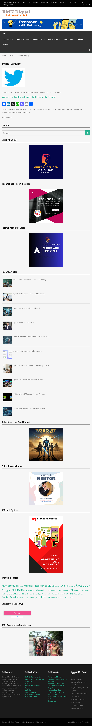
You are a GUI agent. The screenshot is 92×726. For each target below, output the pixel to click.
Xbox (62, 598)
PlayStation (47, 594)
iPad (49, 590)
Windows (58, 598)
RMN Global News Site (33, 677)
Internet (39, 590)
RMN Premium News (32, 694)
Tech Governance (23, 39)
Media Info (44, 2)
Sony (26, 597)
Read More (6, 117)
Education (72, 586)
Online (35, 594)
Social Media (56, 92)
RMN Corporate (30, 692)
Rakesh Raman (58, 594)
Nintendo (25, 594)
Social (49, 92)
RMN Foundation (31, 697)
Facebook (83, 585)
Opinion (80, 39)
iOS (46, 591)
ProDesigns (86, 722)
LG (61, 590)
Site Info (35, 2)
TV (39, 597)
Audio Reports (53, 681)
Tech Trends (69, 39)
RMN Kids (28, 683)
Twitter (45, 597)
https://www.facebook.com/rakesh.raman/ (80, 4)
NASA (20, 594)
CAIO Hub (72, 2)
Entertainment (28, 92)
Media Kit (63, 2)
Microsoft (76, 590)
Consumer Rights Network (57, 679)
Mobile (85, 590)
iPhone (53, 590)
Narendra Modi (12, 594)
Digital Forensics (54, 39)
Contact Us (52, 701)
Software (21, 598)
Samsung (68, 593)
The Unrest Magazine (55, 677)
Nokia (31, 594)
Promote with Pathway (56, 683)
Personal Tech (39, 39)
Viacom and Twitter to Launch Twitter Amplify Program (29, 97)
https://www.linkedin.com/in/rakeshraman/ (89, 4)
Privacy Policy (8, 5)
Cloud (51, 585)
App (16, 585)
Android (9, 585)
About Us (26, 2)
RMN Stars (29, 690)
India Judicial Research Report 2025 (56, 693)
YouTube (69, 597)
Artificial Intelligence (35, 585)
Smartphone (78, 594)
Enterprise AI (8, 39)
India (20, 590)
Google (6, 590)
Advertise (54, 2)
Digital (65, 585)
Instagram (27, 591)
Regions (43, 92)
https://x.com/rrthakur (83, 4)
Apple (21, 586)
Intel (32, 591)
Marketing (66, 591)
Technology (33, 598)
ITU (58, 590)
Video (53, 597)
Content (57, 586)
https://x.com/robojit (86, 4)
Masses (36, 92)
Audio (5, 44)
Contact (81, 2)
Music (3, 594)
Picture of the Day (54, 690)
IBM (13, 590)
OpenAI (40, 594)
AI (3, 585)
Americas (18, 92)
